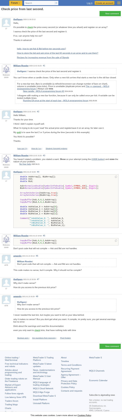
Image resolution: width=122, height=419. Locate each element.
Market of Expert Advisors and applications (13, 387)
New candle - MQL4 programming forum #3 (43, 91)
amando (17, 256)
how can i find (23, 149)
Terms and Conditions (71, 365)
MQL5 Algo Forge (41, 392)
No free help (25, 164)
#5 (44, 235)
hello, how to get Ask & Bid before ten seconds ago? (41, 48)
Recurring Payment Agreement (70, 369)
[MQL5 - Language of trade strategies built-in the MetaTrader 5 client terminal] (4, 3)
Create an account (104, 3)
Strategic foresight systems (56, 149)
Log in (90, 3)
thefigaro (18, 19)
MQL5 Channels (96, 371)
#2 (38, 111)
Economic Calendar (98, 380)
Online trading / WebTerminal (12, 358)
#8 (37, 296)
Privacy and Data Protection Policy (69, 382)
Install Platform (40, 399)
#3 (44, 155)
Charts (8, 408)
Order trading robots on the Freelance (16, 379)
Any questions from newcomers (44, 338)
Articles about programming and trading (13, 372)
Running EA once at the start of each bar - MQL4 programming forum (55, 100)
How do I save (37, 149)
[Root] (2, 14)
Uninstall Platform (41, 403)
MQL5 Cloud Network (43, 388)
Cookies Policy (68, 387)
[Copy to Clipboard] (116, 176)
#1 (44, 65)
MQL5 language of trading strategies (42, 383)
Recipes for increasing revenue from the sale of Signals (43, 57)
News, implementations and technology (44, 371)
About (64, 357)
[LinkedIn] (110, 391)
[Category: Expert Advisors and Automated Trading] (5, 14)
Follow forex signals (14, 393)
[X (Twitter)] (100, 391)
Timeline (65, 361)
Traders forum (11, 401)
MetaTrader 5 (95, 357)
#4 (38, 172)
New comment (112, 13)
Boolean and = (23, 338)
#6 (37, 256)
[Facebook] (91, 391)
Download (44, 396)
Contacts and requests (71, 391)
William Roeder (21, 65)
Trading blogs (11, 404)
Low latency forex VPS (15, 397)
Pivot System (65, 338)
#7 (38, 279)
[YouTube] (105, 391)
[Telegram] (95, 391)
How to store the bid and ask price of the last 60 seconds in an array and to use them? (57, 53)
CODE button (98, 159)
